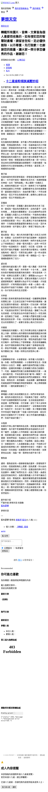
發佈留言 (5, 551)
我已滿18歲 (6, 787)
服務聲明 (27, 758)
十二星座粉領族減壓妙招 (22, 81)
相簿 (8, 65)
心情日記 (21, 60)
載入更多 (5, 536)
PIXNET (11, 755)
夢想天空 (9, 19)
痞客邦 (19, 520)
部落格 (9, 68)
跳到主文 (5, 26)
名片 (8, 71)
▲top (3, 531)
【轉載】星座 (22, 527)
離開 (14, 787)
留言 (24, 520)
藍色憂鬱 (5, 506)
